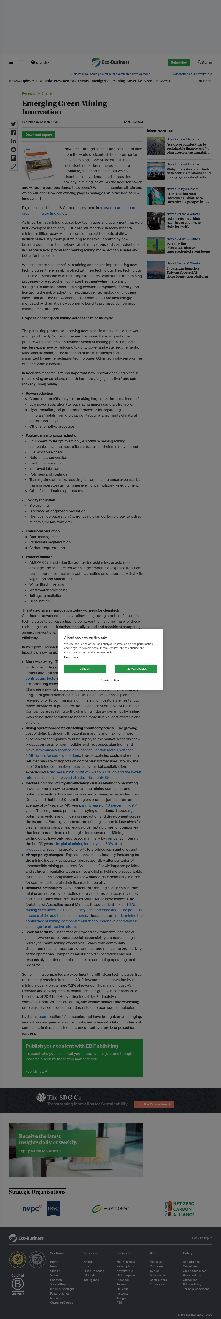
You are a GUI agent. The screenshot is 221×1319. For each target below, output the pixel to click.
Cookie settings (110, 680)
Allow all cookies (136, 668)
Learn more (71, 657)
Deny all (85, 668)
